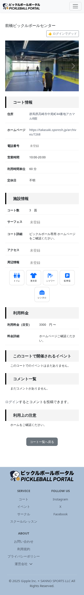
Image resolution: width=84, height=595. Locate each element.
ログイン (12, 401)
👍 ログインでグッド (62, 33)
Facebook (60, 514)
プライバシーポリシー (24, 556)
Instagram (60, 499)
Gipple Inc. (29, 581)
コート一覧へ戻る (42, 442)
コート (23, 499)
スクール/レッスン (23, 521)
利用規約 (23, 549)
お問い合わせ (23, 541)
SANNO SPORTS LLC (55, 581)
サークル (23, 514)
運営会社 (21, 564)
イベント (23, 506)
